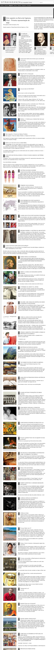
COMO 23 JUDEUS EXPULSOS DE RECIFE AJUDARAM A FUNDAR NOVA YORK (31, 317)
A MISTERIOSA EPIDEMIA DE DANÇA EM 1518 (31, 422)
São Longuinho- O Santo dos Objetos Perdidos (16, 134)
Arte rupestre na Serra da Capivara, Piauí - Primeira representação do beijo (18, 20)
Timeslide (29, 5)
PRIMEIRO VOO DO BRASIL (27, 185)
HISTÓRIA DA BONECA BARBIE (28, 170)
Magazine (11, 5)
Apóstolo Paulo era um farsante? (28, 603)
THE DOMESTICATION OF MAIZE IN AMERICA (31, 362)
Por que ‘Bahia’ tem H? (25, 528)
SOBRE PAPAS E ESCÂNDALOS (28, 257)
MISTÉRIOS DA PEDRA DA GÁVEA (29, 347)
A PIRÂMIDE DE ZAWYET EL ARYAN (29, 287)
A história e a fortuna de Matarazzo (41, 48)
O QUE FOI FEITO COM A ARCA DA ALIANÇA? (17, 245)
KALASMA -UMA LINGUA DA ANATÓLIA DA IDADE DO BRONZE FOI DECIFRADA (32, 302)
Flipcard (6, 5)
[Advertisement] (27, 11)
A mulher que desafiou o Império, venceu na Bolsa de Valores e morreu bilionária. (11, 50)
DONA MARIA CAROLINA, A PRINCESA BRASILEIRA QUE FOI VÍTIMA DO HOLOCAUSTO (32, 408)
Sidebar (19, 5)
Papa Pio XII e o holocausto (26, 74)
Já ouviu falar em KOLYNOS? (27, 89)
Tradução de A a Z (24, 588)
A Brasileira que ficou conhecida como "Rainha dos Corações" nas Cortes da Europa (32, 104)
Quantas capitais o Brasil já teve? (28, 618)
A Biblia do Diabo (24, 513)
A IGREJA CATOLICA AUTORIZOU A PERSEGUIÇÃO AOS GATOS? (29, 498)
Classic (2, 5)
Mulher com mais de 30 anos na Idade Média (16, 142)
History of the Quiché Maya (26, 468)
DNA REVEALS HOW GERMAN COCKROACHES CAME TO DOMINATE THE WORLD (32, 453)
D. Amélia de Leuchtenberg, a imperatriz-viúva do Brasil (25, 36)
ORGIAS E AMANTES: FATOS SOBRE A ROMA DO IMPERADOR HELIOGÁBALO (32, 332)
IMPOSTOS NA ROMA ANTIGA (27, 648)
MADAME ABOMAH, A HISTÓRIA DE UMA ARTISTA (32, 230)
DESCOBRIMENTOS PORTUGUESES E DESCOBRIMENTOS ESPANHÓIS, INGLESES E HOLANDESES (32, 202)
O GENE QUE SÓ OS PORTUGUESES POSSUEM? (32, 215)
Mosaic (15, 5)
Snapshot (24, 5)
